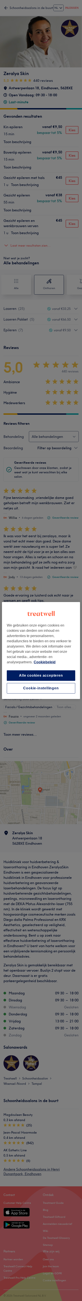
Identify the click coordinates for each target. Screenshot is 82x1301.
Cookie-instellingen (41, 688)
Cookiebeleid (45, 662)
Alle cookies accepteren (41, 675)
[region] (41, 650)
